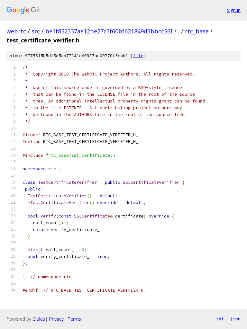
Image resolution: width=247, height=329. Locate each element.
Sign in (234, 10)
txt (220, 319)
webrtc (16, 31)
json (235, 319)
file (138, 55)
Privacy (56, 319)
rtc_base (197, 31)
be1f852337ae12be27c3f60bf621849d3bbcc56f (109, 31)
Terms (74, 319)
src (36, 31)
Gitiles (38, 319)
